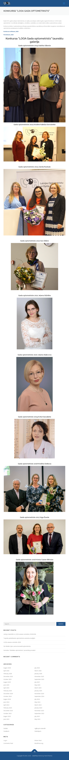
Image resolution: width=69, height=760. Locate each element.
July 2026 (37, 668)
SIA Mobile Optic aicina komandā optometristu (17, 646)
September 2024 (39, 696)
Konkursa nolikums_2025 (11, 31)
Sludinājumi (37, 731)
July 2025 (37, 682)
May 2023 (37, 719)
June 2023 (6, 719)
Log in (5, 740)
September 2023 (39, 713)
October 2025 (8, 679)
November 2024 (39, 693)
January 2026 (38, 673)
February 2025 (8, 691)
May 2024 (37, 702)
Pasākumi (6, 731)
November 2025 (39, 676)
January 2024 (38, 708)
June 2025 (6, 685)
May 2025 (37, 685)
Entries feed (37, 740)
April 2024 (6, 705)
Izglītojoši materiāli (39, 728)
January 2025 (38, 691)
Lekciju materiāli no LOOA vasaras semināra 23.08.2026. (20, 634)
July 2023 (37, 716)
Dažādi (6, 728)
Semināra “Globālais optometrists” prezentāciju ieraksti (19, 650)
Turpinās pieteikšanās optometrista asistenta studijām (19, 638)
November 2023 (39, 710)
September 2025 (39, 679)
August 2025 (7, 682)
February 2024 (8, 708)
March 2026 (37, 671)
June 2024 (6, 702)
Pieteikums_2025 (9, 34)
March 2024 (37, 705)
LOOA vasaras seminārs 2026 (12, 642)
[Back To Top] (34, 751)
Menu (63, 3)
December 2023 (8, 710)
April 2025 (6, 688)
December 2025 (8, 676)
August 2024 (7, 699)
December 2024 (8, 693)
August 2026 (7, 668)
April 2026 (6, 671)
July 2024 (37, 699)
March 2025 (37, 688)
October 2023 (8, 713)
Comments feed (8, 743)
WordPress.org (38, 743)
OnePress (35, 756)
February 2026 (8, 673)
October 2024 (8, 696)
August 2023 (7, 716)
